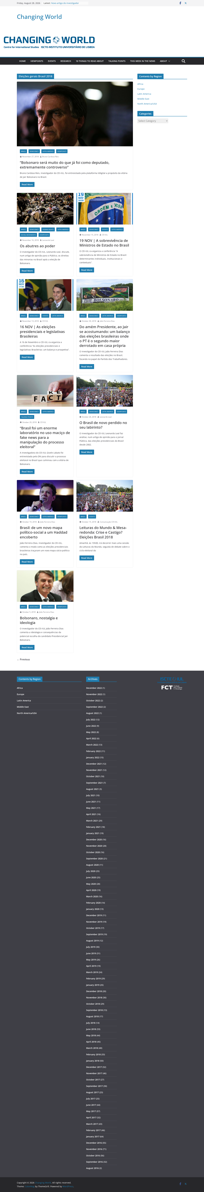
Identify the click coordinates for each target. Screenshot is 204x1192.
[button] (168, 61)
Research (65, 61)
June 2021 (91, 801)
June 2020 (91, 877)
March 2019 (92, 972)
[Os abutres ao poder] (45, 209)
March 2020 (92, 896)
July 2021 (90, 795)
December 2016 (94, 1142)
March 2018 (92, 1048)
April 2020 (91, 890)
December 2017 (94, 1067)
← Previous (23, 659)
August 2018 (92, 1016)
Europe (141, 88)
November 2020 (94, 845)
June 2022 (91, 725)
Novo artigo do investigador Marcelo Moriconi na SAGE (65, 4)
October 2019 (93, 928)
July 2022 (90, 719)
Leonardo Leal (48, 240)
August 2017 (92, 1092)
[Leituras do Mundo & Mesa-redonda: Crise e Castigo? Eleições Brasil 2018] (104, 496)
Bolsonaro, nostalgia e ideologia (39, 620)
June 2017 (91, 1104)
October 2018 (93, 1003)
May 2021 (91, 807)
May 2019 (91, 959)
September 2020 (94, 858)
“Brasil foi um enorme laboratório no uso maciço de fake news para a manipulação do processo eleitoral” (45, 437)
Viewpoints (36, 61)
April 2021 (91, 814)
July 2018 (90, 1022)
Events (52, 61)
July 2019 (90, 946)
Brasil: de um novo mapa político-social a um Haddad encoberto (43, 532)
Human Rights (48, 229)
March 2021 (92, 820)
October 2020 (93, 852)
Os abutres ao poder (37, 245)
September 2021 (94, 782)
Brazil (23, 151)
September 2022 (94, 706)
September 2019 (94, 934)
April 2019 (91, 966)
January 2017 (92, 1136)
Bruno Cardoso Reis (50, 156)
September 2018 (94, 1010)
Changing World (39, 16)
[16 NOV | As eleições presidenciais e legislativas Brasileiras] (45, 295)
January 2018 (92, 1060)
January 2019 (92, 985)
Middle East (143, 98)
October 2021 (93, 776)
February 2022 (93, 751)
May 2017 (91, 1111)
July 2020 (90, 871)
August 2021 (92, 789)
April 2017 (91, 1117)
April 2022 (91, 738)
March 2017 (92, 1124)
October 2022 (93, 700)
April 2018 (91, 1041)
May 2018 (91, 1035)
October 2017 (93, 1079)
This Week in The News (142, 61)
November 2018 (94, 997)
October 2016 (93, 1155)
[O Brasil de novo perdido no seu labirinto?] (104, 391)
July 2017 (90, 1098)
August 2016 (92, 1168)
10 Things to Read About (90, 61)
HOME (22, 61)
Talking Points (116, 61)
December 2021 (94, 763)
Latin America (48, 151)
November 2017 (94, 1073)
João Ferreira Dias (107, 321)
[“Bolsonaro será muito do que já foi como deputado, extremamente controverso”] (75, 114)
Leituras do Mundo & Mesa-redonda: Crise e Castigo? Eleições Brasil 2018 (103, 532)
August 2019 (92, 940)
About (163, 61)
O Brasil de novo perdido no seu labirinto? (103, 425)
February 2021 (93, 827)
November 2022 (94, 694)
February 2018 (93, 1054)
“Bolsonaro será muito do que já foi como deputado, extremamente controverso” (64, 165)
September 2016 (94, 1161)
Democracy (34, 151)
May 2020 (91, 883)
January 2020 (92, 909)
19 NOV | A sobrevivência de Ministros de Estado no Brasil (104, 243)
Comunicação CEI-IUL (109, 522)
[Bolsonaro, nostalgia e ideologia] (45, 586)
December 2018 (94, 991)
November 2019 (94, 921)
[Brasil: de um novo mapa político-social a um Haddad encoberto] (45, 496)
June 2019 (91, 953)
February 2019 (93, 978)
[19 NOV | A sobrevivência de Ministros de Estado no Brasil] (104, 209)
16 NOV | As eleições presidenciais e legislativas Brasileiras (42, 331)
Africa (140, 84)
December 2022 (94, 688)
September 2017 (94, 1086)
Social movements (28, 235)
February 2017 (93, 1130)
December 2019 (94, 915)
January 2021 (92, 833)
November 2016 (94, 1149)
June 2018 (91, 1029)
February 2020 (93, 902)
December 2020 (94, 839)
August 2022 (92, 713)
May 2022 (91, 732)
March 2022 (92, 744)
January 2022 (92, 757)
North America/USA (147, 103)
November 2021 (94, 770)
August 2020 (92, 864)
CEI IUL (105, 234)
